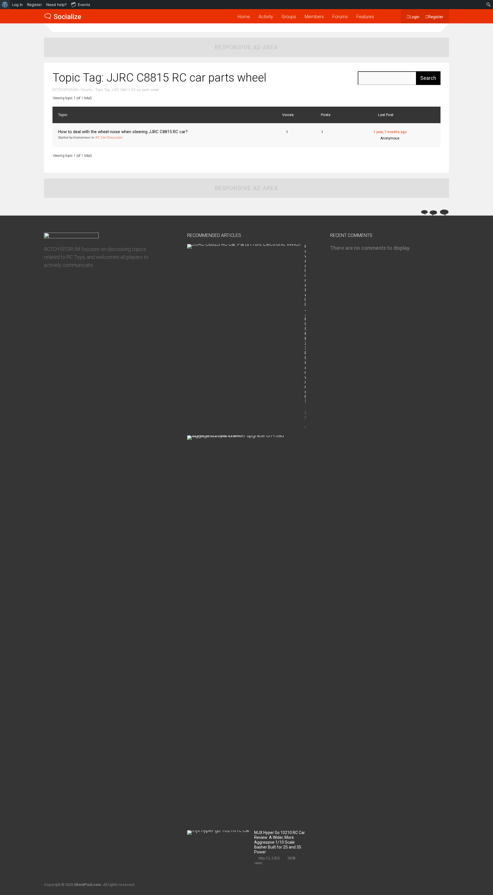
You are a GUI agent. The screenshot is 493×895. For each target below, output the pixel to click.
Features (365, 16)
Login (414, 17)
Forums (340, 16)
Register (435, 17)
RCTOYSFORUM (65, 90)
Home (244, 16)
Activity (265, 16)
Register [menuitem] (34, 4)
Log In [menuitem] (17, 4)
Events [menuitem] (84, 4)
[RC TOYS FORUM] (63, 18)
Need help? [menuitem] (56, 4)
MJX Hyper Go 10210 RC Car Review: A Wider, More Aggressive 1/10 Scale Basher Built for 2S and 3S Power (279, 842)
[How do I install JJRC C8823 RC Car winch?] (243, 244)
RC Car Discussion (109, 137)
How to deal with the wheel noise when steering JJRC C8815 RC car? (123, 131)
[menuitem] (5, 4)
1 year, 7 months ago (390, 132)
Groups (289, 16)
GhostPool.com (87, 884)
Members (314, 16)
